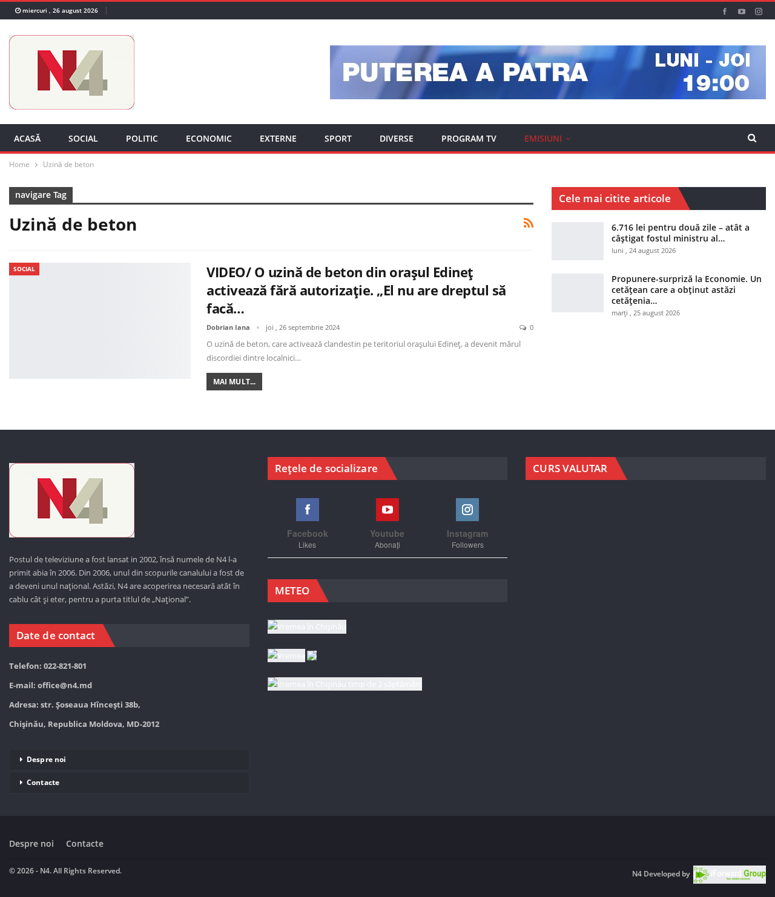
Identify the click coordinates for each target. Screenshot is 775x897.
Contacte (43, 823)
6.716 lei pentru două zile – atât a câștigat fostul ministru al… (681, 246)
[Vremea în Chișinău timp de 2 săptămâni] (345, 725)
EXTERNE (278, 138)
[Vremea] (292, 696)
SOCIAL (83, 138)
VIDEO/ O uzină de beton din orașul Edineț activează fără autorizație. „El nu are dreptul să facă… (356, 304)
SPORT (338, 138)
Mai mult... (234, 395)
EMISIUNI (543, 138)
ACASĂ (27, 138)
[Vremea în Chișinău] (307, 668)
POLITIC (142, 138)
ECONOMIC (209, 138)
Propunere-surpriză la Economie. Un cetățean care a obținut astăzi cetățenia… (687, 304)
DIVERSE (397, 138)
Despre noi (46, 800)
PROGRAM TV (468, 138)
